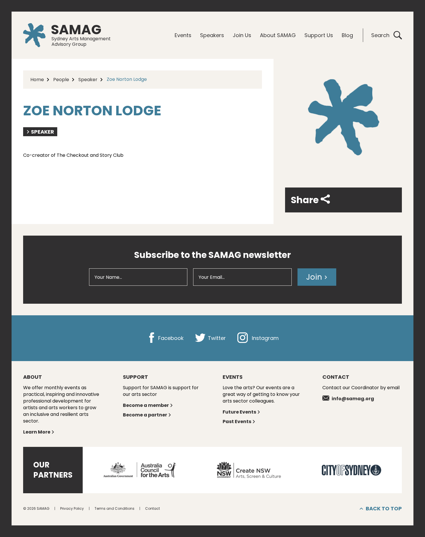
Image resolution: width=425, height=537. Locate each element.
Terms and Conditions (114, 508)
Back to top (384, 508)
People (61, 79)
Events (183, 35)
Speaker (87, 79)
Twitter (216, 338)
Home (37, 79)
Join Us (242, 35)
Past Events (237, 421)
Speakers (212, 35)
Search (380, 35)
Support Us (318, 35)
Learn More (36, 432)
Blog (347, 35)
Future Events (239, 412)
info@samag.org (353, 398)
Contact (152, 508)
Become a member (146, 405)
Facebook (170, 338)
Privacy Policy (72, 508)
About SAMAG (278, 35)
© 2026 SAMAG (36, 508)
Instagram (264, 338)
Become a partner (145, 415)
